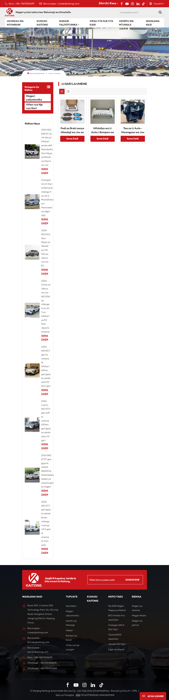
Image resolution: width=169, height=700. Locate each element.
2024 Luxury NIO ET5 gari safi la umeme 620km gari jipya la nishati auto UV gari (46, 421)
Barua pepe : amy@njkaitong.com (37, 649)
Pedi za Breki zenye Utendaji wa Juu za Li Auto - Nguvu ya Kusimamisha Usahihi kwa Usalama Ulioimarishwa (72, 130)
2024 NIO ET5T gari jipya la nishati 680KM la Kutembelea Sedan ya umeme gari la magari (47, 471)
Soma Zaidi (72, 138)
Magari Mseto (139, 615)
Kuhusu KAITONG (42, 22)
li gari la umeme (116, 649)
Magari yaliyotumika (68, 22)
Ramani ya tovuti (71, 637)
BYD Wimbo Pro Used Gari (116, 617)
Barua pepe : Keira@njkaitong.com (38, 640)
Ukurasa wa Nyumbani (15, 22)
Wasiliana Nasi (153, 22)
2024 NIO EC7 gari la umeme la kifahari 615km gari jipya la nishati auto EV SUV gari (46, 366)
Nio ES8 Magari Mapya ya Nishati (117, 608)
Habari (69, 630)
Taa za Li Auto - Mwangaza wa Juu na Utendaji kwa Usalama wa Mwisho (132, 130)
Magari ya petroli (137, 623)
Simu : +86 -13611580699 (21, 3)
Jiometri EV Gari (116, 644)
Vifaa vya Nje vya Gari (101, 22)
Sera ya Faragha (65, 695)
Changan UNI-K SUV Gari (116, 627)
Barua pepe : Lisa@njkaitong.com (61, 3)
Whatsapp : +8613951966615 (42, 662)
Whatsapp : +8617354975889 (42, 668)
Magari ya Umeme (137, 608)
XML (134, 690)
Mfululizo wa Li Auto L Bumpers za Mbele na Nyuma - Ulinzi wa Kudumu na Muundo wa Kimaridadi (102, 130)
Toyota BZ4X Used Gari (115, 636)
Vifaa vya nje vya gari (72, 647)
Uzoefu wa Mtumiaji (126, 22)
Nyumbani (71, 605)
